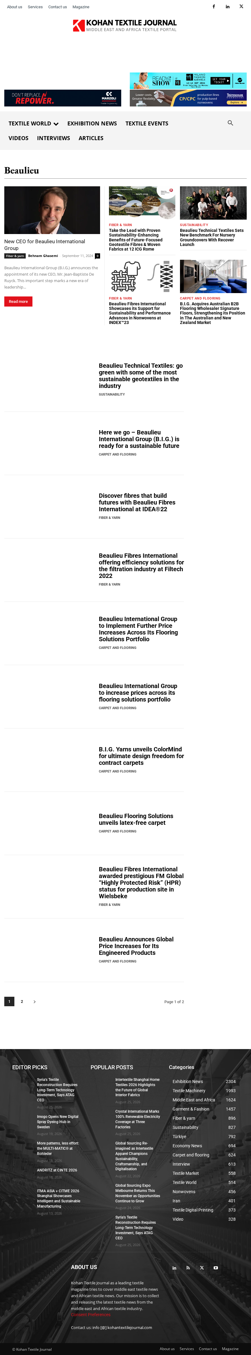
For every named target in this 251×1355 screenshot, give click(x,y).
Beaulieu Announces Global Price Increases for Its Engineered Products (136, 946)
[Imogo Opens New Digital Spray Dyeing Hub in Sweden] (22, 1121)
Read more (18, 301)
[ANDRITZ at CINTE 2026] (22, 1174)
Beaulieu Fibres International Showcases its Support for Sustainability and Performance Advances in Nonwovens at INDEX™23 (140, 313)
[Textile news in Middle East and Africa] (125, 27)
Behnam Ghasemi (43, 255)
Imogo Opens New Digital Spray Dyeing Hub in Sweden (57, 1121)
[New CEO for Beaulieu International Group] (52, 210)
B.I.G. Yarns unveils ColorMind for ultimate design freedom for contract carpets (141, 756)
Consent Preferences (91, 1314)
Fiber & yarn (15, 256)
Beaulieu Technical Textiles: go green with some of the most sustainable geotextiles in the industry (141, 375)
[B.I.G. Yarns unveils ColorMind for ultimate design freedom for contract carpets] (49, 760)
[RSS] (188, 1268)
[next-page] (34, 1001)
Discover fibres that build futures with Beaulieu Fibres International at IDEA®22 (137, 502)
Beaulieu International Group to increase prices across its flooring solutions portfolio (138, 692)
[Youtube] (215, 1268)
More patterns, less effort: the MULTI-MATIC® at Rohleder (58, 1148)
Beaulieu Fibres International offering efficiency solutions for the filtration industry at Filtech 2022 (141, 565)
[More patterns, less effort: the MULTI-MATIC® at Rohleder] (22, 1148)
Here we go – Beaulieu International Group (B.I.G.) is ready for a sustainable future (139, 439)
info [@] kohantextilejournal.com (122, 1327)
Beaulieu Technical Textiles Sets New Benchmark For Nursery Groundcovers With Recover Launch (212, 237)
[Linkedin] (227, 7)
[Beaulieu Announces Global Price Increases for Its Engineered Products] (49, 950)
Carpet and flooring (200, 298)
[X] (241, 7)
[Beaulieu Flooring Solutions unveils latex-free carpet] (49, 823)
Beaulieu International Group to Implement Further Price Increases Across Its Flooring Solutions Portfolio (138, 629)
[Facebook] (213, 7)
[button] (230, 123)
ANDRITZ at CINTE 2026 (57, 1170)
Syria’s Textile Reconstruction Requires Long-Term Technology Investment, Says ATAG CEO (57, 1090)
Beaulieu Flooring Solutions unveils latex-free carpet (136, 819)
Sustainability (194, 225)
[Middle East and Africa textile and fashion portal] (37, 1281)
